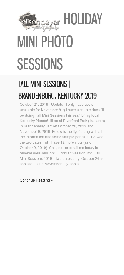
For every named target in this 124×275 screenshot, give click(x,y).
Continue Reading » (36, 179)
